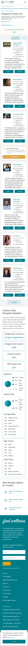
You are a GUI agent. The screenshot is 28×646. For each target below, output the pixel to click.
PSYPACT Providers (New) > (11, 627)
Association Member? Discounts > (12, 613)
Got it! (14, 641)
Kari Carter (16, 236)
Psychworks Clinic (18, 114)
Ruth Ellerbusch (18, 80)
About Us (5, 583)
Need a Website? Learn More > (11, 620)
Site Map (5, 597)
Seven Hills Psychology (16, 200)
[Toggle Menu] (25, 2)
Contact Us (6, 587)
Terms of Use (6, 590)
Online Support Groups (9, 600)
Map (24, 38)
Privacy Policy (7, 594)
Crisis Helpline (7, 577)
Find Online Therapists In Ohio (15, 492)
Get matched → (14, 157)
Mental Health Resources (10, 580)
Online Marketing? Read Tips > (11, 616)
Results (16, 38)
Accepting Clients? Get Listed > (12, 610)
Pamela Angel (17, 165)
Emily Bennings (17, 268)
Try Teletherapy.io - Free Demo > (12, 623)
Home (2, 11)
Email (8, 71)
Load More (14, 302)
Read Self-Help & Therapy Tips (16, 500)
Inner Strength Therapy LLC (17, 44)
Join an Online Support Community (15, 508)
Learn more (11, 637)
